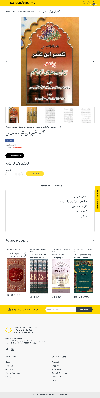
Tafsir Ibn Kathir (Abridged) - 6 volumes (58, 256)
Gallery (8, 377)
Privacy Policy (57, 369)
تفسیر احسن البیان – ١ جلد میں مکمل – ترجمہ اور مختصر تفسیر (18, 255)
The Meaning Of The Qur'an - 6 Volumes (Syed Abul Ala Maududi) (82, 256)
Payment (55, 362)
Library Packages (12, 373)
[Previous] (93, 61)
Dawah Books (45, 394)
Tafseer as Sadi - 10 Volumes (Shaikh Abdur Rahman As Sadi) (38, 256)
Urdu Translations (13, 249)
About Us (9, 366)
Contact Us (56, 377)
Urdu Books (37, 127)
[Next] (6, 61)
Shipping (55, 366)
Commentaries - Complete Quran (18, 127)
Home (7, 362)
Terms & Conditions (59, 373)
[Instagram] (12, 350)
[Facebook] (6, 350)
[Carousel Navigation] (92, 241)
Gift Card (9, 369)
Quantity (8, 170)
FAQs (54, 380)
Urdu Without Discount (52, 127)
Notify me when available (98, 199)
